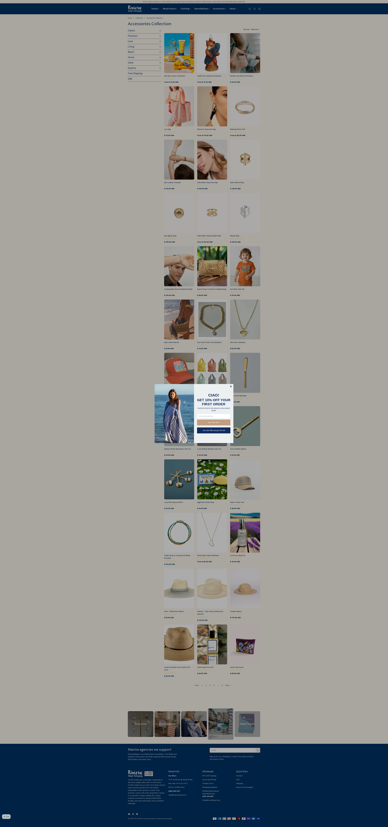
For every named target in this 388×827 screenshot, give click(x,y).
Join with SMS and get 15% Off (214, 430)
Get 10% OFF (213, 422)
